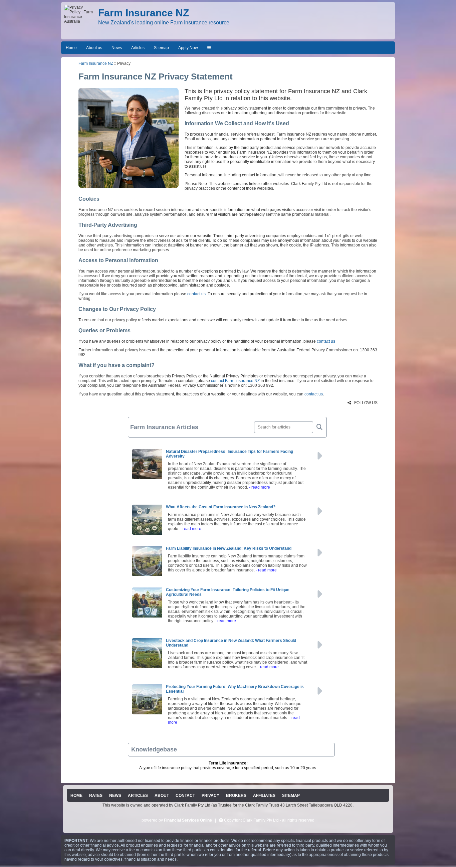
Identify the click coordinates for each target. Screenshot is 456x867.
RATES (95, 795)
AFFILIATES (264, 795)
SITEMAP (291, 795)
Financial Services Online (188, 820)
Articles (138, 47)
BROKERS (236, 795)
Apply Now (188, 47)
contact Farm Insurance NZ (235, 380)
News (116, 47)
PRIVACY (210, 795)
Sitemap (161, 47)
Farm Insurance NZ (95, 63)
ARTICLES (138, 795)
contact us (196, 294)
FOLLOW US (365, 402)
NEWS (115, 795)
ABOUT (162, 795)
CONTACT (185, 795)
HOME (76, 795)
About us (94, 47)
